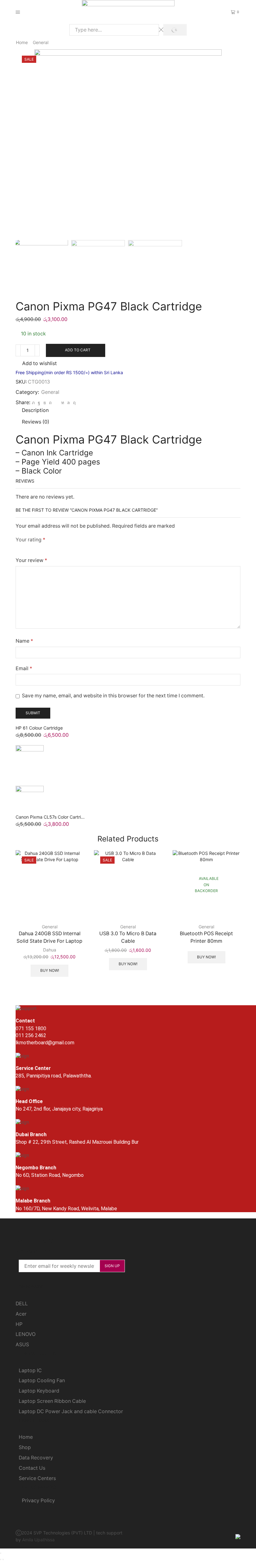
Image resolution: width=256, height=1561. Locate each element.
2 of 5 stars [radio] (28, 548)
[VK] (44, 402)
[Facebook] (39, 402)
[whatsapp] (68, 402)
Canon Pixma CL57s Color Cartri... (50, 817)
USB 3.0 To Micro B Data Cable (127, 937)
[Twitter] (33, 402)
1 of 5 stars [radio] (17, 548)
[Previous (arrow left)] (0, 1559)
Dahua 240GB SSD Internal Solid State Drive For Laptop (49, 937)
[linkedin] (63, 402)
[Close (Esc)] (0, 1553)
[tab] (35, 410)
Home (22, 42)
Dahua (49, 949)
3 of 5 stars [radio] (43, 548)
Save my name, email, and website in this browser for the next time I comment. (113, 696)
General (40, 42)
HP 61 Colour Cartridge (39, 727)
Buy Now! (49, 970)
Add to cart (78, 350)
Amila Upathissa (38, 1539)
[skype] (73, 402)
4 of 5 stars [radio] (61, 548)
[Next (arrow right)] (3, 1559)
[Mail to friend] (56, 402)
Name (24, 641)
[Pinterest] (50, 402)
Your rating (30, 540)
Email (24, 668)
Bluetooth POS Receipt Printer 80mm (206, 937)
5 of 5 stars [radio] (82, 548)
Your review (31, 560)
